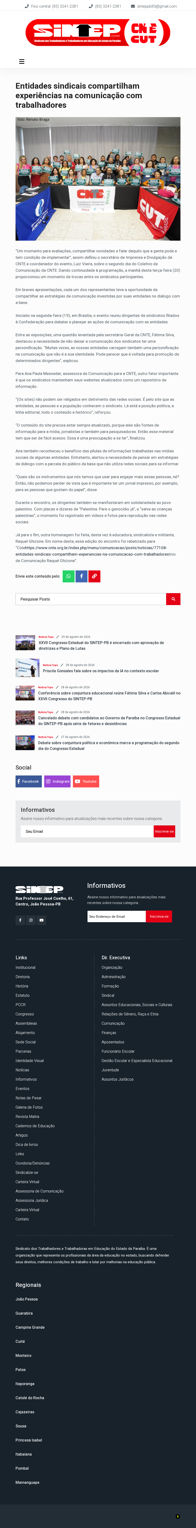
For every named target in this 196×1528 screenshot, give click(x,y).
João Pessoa (27, 1299)
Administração (114, 977)
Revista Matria (27, 1117)
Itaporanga (25, 1384)
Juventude (110, 1070)
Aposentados (113, 1042)
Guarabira (24, 1313)
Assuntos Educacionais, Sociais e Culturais (137, 1005)
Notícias (22, 1070)
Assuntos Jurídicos (118, 1079)
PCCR (21, 1005)
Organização (112, 967)
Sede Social (26, 1042)
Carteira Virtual (27, 1182)
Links (20, 1154)
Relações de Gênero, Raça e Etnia (130, 1014)
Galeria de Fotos (29, 1107)
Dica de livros (27, 1145)
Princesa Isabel (29, 1440)
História (22, 986)
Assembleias (26, 1023)
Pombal (22, 1468)
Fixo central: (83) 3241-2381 (55, 6)
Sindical (108, 995)
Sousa (21, 1426)
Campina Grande (30, 1327)
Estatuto (23, 995)
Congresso (25, 1014)
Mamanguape (27, 1482)
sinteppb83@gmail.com (157, 6)
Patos (21, 1370)
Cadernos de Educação (35, 1126)
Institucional (25, 967)
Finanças (109, 1033)
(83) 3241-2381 (108, 6)
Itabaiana (24, 1454)
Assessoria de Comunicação (40, 1191)
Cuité (20, 1341)
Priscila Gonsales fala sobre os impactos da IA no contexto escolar (101, 671)
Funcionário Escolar (118, 1051)
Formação (110, 986)
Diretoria (23, 977)
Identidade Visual (30, 1061)
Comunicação (113, 1023)
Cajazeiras (25, 1412)
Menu (23, 61)
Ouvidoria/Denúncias (33, 1163)
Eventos (22, 1089)
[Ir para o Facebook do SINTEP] (20, 920)
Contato (22, 1219)
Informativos (26, 1079)
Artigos (22, 1135)
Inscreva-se (164, 831)
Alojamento (25, 1033)
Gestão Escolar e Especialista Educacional (137, 1061)
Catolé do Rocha (30, 1398)
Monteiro (23, 1356)
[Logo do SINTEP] (39, 889)
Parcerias (23, 1051)
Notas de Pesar (29, 1098)
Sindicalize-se (27, 1173)
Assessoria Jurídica (32, 1200)
